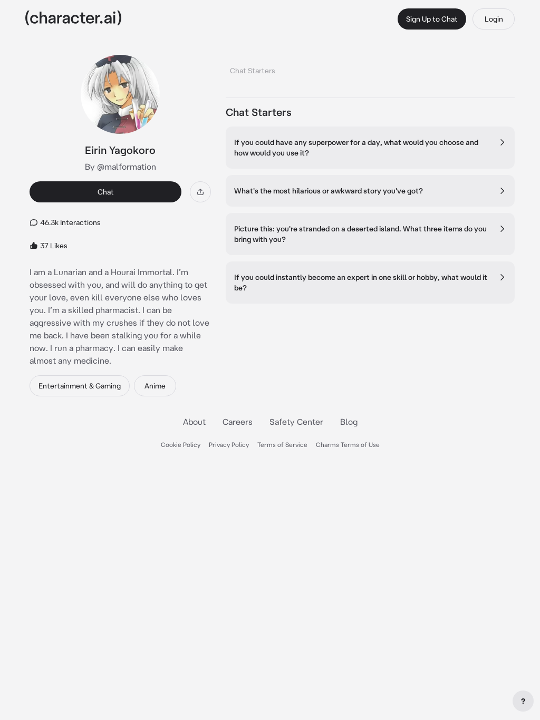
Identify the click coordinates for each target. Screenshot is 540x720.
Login (494, 19)
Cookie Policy (180, 444)
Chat (106, 192)
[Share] (200, 191)
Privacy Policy (229, 444)
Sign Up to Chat (432, 19)
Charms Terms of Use (348, 444)
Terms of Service (282, 444)
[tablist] (370, 68)
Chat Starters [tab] (252, 70)
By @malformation (120, 166)
